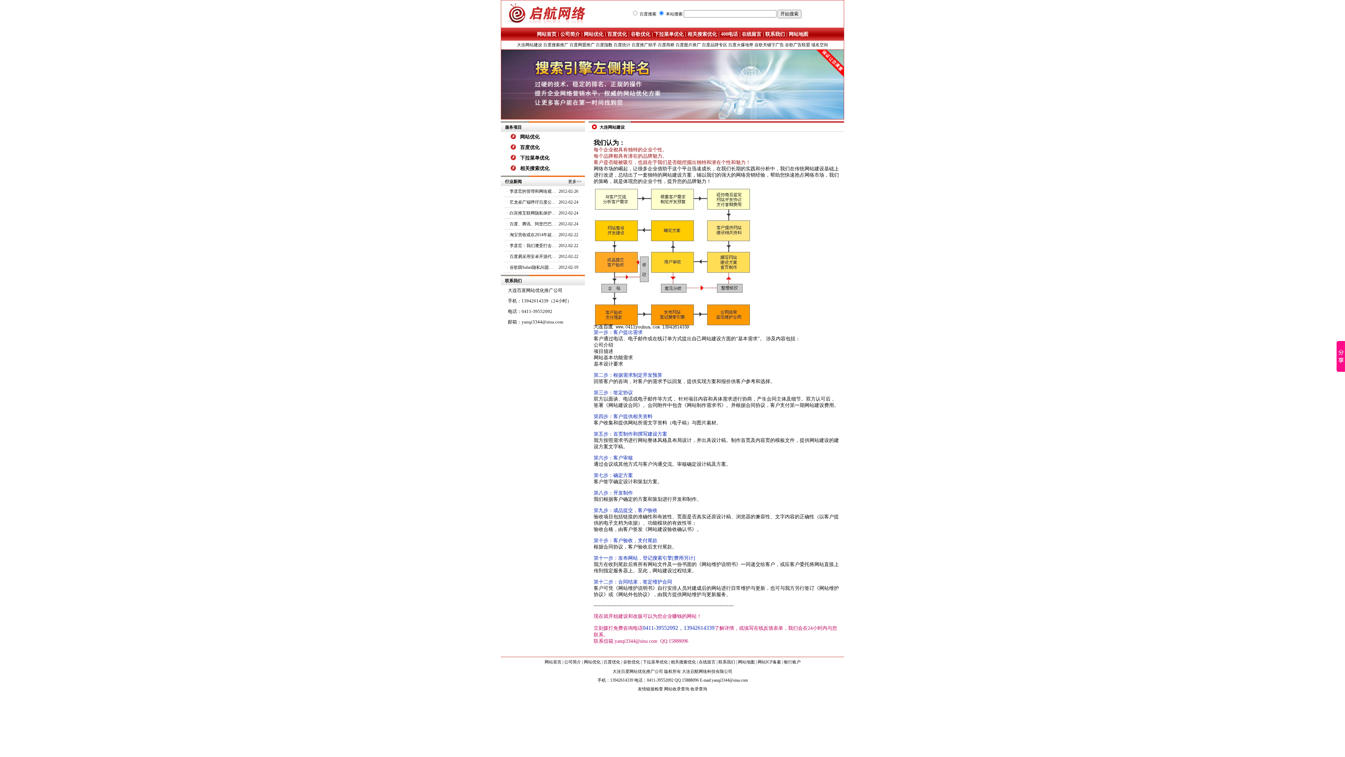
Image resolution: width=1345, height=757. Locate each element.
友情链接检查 (650, 689)
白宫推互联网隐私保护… (533, 213)
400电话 (729, 34)
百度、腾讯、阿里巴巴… (533, 223)
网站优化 (593, 34)
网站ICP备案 (769, 662)
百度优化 (617, 34)
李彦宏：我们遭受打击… (533, 245)
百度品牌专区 (714, 44)
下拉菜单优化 (669, 34)
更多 (572, 181)
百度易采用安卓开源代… (533, 256)
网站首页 (547, 34)
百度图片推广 (688, 44)
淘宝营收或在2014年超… (533, 234)
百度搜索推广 (555, 44)
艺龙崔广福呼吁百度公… (533, 202)
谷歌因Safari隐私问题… (531, 267)
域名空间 (819, 44)
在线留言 (751, 34)
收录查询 (698, 689)
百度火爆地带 (740, 44)
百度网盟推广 (582, 44)
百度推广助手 (644, 44)
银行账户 (792, 662)
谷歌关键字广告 (769, 44)
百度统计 (622, 44)
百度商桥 (666, 44)
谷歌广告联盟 (797, 44)
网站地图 (798, 34)
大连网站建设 (529, 44)
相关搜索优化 (702, 34)
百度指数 (604, 44)
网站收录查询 (676, 689)
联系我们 (775, 34)
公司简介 (570, 34)
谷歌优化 (640, 34)
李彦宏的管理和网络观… (533, 191)
